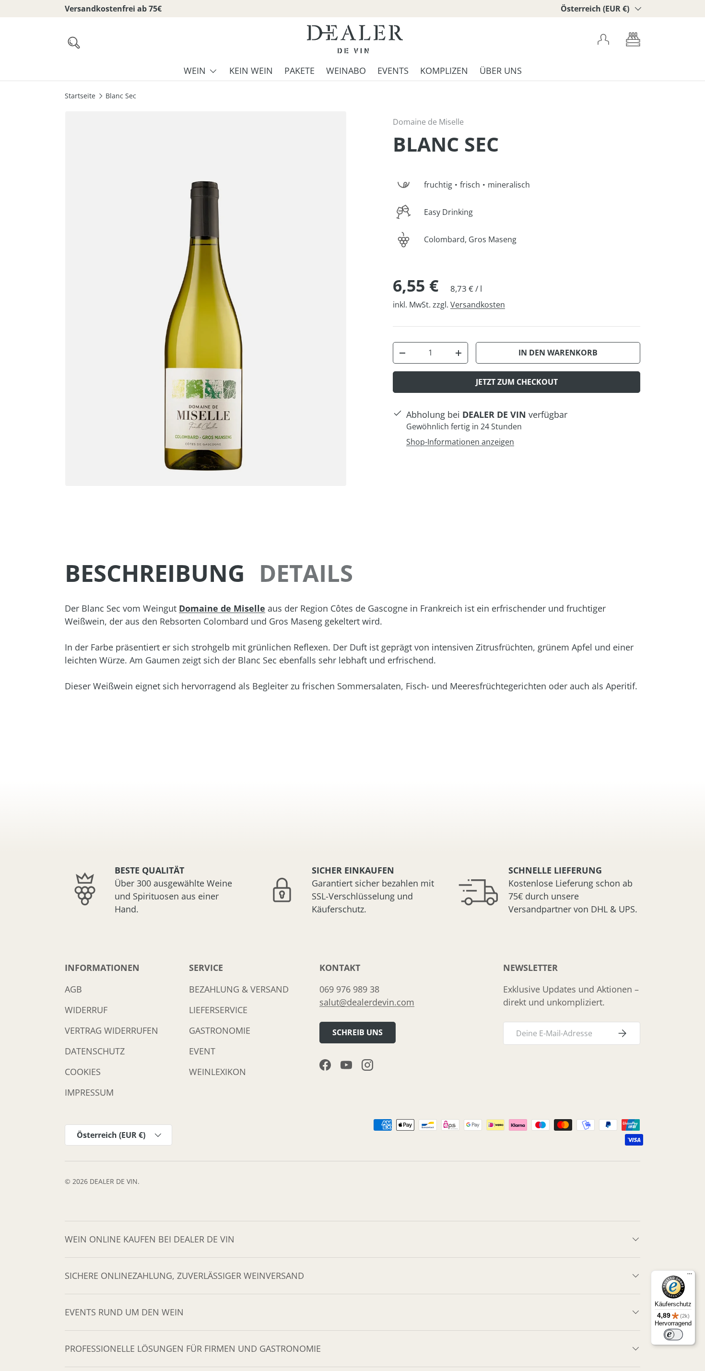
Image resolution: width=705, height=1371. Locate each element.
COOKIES (83, 1071)
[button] (633, 39)
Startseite (80, 96)
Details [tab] (306, 573)
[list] (205, 298)
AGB (73, 989)
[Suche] (71, 40)
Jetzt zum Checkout (517, 382)
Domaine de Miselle (428, 122)
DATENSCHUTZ (95, 1051)
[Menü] (689, 1276)
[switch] (673, 1334)
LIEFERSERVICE (218, 1010)
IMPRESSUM (89, 1092)
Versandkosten (477, 304)
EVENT (202, 1051)
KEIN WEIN (251, 70)
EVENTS (393, 70)
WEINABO (346, 70)
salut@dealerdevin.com (366, 1002)
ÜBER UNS (501, 70)
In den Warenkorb (558, 352)
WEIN (195, 70)
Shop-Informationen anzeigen (460, 442)
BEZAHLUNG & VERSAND (239, 989)
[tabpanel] (352, 647)
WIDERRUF (86, 1010)
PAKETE (299, 70)
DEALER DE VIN (114, 1181)
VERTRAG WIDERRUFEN (111, 1030)
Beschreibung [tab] (155, 573)
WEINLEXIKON (217, 1071)
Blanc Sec (121, 96)
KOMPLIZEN (444, 70)
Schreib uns (357, 1032)
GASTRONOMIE (219, 1030)
